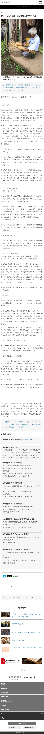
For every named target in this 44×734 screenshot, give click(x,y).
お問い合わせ (5, 709)
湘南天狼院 (4, 688)
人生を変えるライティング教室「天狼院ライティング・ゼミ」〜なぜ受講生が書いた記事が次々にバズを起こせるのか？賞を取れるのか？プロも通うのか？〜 (21, 87)
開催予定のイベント (7, 701)
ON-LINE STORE (22, 723)
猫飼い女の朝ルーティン (19, 640)
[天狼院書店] (6, 2)
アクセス (13, 727)
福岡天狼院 (4, 697)
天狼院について (5, 684)
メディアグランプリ (24, 597)
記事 (31, 597)
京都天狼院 (4, 692)
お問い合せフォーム (27, 439)
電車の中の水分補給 (18, 624)
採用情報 (3, 705)
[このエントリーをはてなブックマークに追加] (4, 576)
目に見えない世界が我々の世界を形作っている (26, 632)
